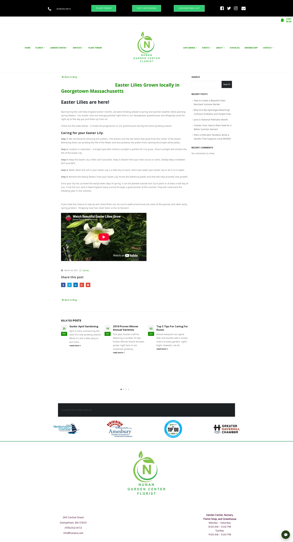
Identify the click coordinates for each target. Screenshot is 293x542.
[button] (121, 389)
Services (77, 47)
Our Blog (235, 47)
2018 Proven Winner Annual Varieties (125, 328)
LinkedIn (75, 285)
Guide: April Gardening (83, 326)
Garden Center (58, 47)
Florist (39, 47)
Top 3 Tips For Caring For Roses (172, 328)
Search (196, 76)
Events (205, 47)
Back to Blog (70, 76)
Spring (86, 270)
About (219, 47)
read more (74, 345)
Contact (267, 47)
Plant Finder (95, 47)
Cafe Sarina (189, 47)
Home (27, 47)
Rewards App (251, 47)
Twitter (69, 285)
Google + (82, 285)
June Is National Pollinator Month (211, 119)
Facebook (63, 285)
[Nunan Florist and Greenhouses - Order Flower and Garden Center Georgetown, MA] (146, 47)
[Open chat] (285, 534)
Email (88, 285)
